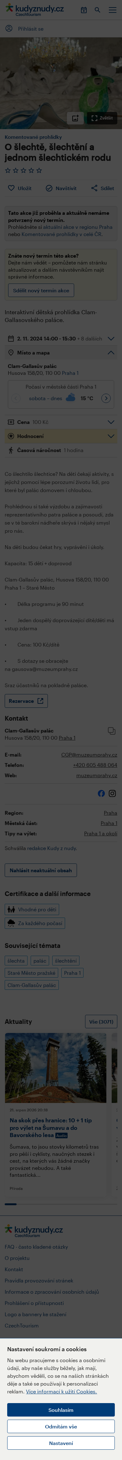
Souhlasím (61, 1410)
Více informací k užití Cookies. (61, 1391)
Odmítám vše (61, 1426)
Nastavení (61, 1443)
